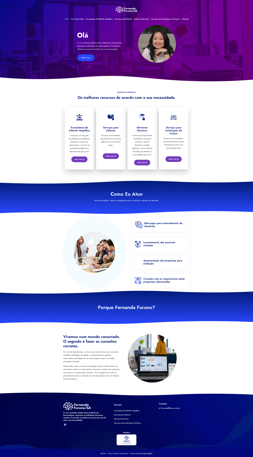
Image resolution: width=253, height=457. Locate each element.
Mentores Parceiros (141, 19)
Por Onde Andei (77, 19)
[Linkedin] (65, 424)
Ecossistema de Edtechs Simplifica (99, 19)
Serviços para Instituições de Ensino (165, 19)
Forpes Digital (147, 453)
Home (66, 19)
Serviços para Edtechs (123, 19)
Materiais (185, 19)
